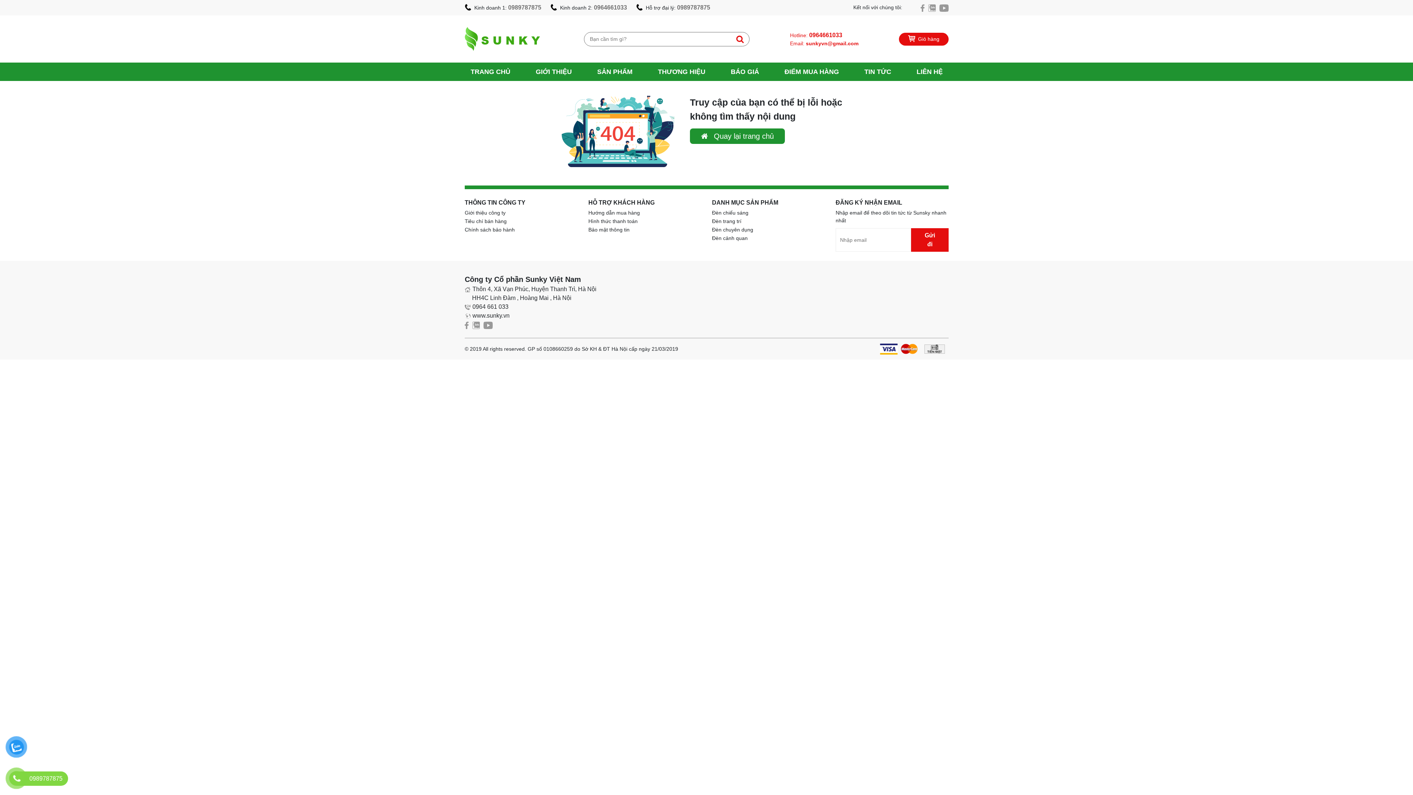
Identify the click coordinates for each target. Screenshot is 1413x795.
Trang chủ (490, 71)
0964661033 (610, 7)
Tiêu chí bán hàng (486, 221)
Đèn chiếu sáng (730, 213)
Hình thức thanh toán (613, 221)
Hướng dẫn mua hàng (614, 213)
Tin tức (877, 71)
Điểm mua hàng (812, 71)
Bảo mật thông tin (609, 230)
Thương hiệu (681, 71)
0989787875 (524, 7)
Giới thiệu (554, 71)
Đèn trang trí (726, 221)
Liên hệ (930, 71)
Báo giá (745, 71)
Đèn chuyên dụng (732, 230)
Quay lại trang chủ (743, 136)
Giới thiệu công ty (485, 213)
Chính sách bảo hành (490, 230)
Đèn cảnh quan (730, 238)
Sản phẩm (615, 71)
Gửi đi (930, 239)
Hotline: (816, 35)
